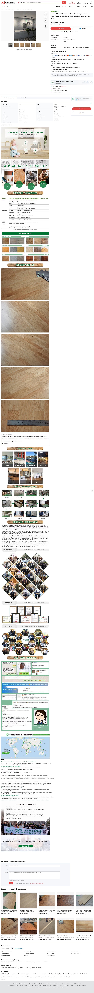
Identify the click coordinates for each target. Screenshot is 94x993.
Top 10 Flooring (48, 976)
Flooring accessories (51, 955)
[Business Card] (90, 103)
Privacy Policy (66, 987)
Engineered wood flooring (6, 951)
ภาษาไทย (68, 985)
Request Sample (73, 31)
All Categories (5, 6)
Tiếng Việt (76, 985)
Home (2, 9)
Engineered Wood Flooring (27, 9)
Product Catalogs (19, 948)
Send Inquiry (61, 28)
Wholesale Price (49, 983)
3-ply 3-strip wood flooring (75, 953)
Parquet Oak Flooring (38, 976)
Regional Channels (62, 983)
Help (70, 6)
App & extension (77, 6)
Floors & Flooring (18, 9)
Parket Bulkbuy (66, 976)
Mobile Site (75, 983)
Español (21, 985)
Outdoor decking (50, 953)
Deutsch (44, 985)
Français (30, 985)
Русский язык (35, 985)
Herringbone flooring (51, 951)
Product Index (69, 983)
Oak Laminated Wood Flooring (8, 976)
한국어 (57, 985)
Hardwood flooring (73, 951)
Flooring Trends (57, 976)
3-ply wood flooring (5, 955)
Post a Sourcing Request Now (36, 883)
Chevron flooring (27, 951)
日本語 (61, 985)
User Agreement (54, 987)
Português (25, 985)
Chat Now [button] (83, 28)
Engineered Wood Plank (23, 967)
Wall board (26, 955)
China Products (22, 983)
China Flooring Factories (7, 973)
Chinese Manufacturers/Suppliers (32, 983)
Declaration (60, 987)
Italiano (40, 985)
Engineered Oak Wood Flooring (65, 973)
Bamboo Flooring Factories (20, 973)
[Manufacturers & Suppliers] (8, 2)
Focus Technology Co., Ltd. (38, 987)
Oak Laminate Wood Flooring (80, 973)
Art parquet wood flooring (29, 953)
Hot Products (15, 983)
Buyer (63, 6)
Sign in (91, 3)
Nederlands (49, 985)
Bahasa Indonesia (82, 985)
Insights (79, 983)
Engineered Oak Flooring (36, 967)
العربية (54, 985)
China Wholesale (42, 983)
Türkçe (72, 985)
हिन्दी (64, 985)
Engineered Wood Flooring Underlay (9, 967)
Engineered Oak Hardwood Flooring (24, 976)
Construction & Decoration (9, 9)
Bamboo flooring (4, 953)
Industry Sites (55, 983)
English (17, 985)
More (2, 979)
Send (11, 883)
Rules (92, 6)
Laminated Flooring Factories (51, 973)
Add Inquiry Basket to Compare (25, 49)
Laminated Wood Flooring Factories (35, 973)
